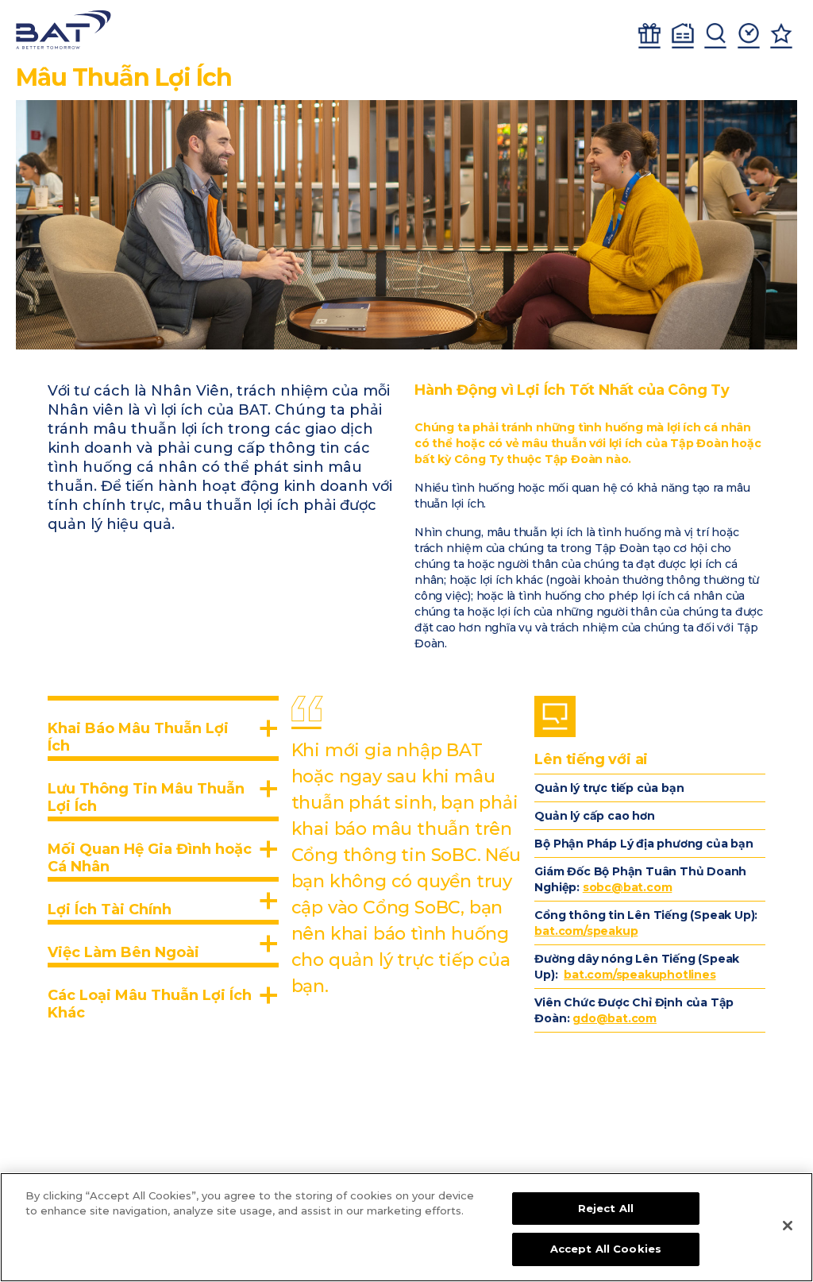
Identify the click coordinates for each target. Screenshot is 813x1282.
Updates (749, 36)
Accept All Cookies (605, 1248)
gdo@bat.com (614, 1018)
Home (683, 36)
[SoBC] (63, 30)
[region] (406, 1227)
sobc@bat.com (627, 887)
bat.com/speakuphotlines (639, 974)
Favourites (781, 36)
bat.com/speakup (586, 931)
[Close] (787, 1225)
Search (715, 36)
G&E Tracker (649, 36)
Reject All (606, 1208)
